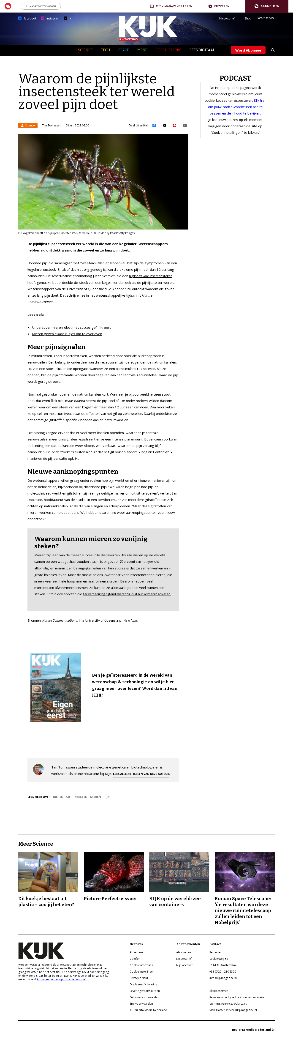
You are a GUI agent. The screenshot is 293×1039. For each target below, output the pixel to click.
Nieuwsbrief (227, 18)
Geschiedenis (168, 50)
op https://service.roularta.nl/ (228, 1004)
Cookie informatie (141, 965)
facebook (30, 18)
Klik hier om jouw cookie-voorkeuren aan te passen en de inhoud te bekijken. (237, 106)
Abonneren (183, 952)
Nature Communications (59, 620)
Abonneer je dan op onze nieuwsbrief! (62, 979)
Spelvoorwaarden (141, 1004)
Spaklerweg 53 (218, 959)
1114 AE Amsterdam (222, 965)
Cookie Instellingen (142, 971)
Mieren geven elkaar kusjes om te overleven (67, 333)
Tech (105, 50)
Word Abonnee (248, 50)
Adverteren (137, 952)
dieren (58, 797)
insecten (80, 797)
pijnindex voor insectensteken (150, 276)
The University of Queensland (100, 620)
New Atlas (130, 620)
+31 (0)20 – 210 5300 (222, 971)
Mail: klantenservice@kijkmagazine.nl (233, 1010)
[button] (266, 6)
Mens (142, 50)
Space (123, 50)
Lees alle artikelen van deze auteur (141, 774)
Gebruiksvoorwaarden (144, 997)
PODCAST (235, 78)
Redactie (215, 952)
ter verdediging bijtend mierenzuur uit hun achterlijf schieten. (127, 594)
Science (85, 50)
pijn (107, 797)
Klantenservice (265, 18)
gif (68, 797)
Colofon (135, 959)
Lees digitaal (202, 50)
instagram (53, 18)
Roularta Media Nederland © (253, 1030)
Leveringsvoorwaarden (145, 991)
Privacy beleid (139, 978)
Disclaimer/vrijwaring (143, 984)
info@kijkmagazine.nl (223, 978)
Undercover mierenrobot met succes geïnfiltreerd (71, 327)
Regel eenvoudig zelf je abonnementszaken (237, 997)
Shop (248, 18)
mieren (95, 797)
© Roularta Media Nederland (148, 1010)
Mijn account (184, 965)
